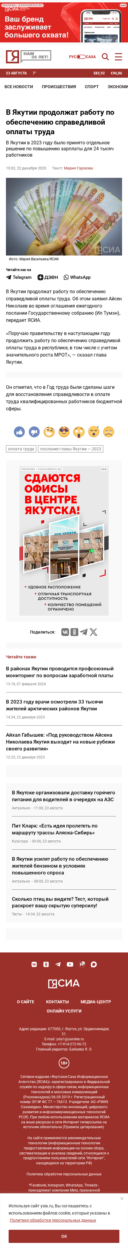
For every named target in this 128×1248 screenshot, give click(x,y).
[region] (64, 1220)
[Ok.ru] (74, 632)
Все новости (18, 87)
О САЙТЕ (25, 1001)
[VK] (34, 964)
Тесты (17, 914)
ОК (64, 1236)
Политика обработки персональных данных (64, 1174)
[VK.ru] (65, 632)
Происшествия (59, 87)
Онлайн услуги (64, 1011)
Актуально (21, 808)
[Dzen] (48, 277)
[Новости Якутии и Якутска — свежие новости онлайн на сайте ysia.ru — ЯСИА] (28, 56)
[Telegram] (84, 632)
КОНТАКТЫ (57, 1001)
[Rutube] (82, 964)
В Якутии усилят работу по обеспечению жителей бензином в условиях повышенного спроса (60, 866)
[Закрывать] (121, 1198)
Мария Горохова (78, 168)
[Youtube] (70, 964)
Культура (20, 841)
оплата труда (21, 448)
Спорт (92, 87)
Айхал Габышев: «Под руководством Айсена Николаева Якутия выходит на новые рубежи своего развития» (60, 742)
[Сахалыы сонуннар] (82, 57)
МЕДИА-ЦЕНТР (96, 1001)
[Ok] (46, 964)
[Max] (94, 964)
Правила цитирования (83, 1127)
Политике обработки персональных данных (53, 1220)
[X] (93, 632)
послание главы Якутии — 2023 (70, 448)
